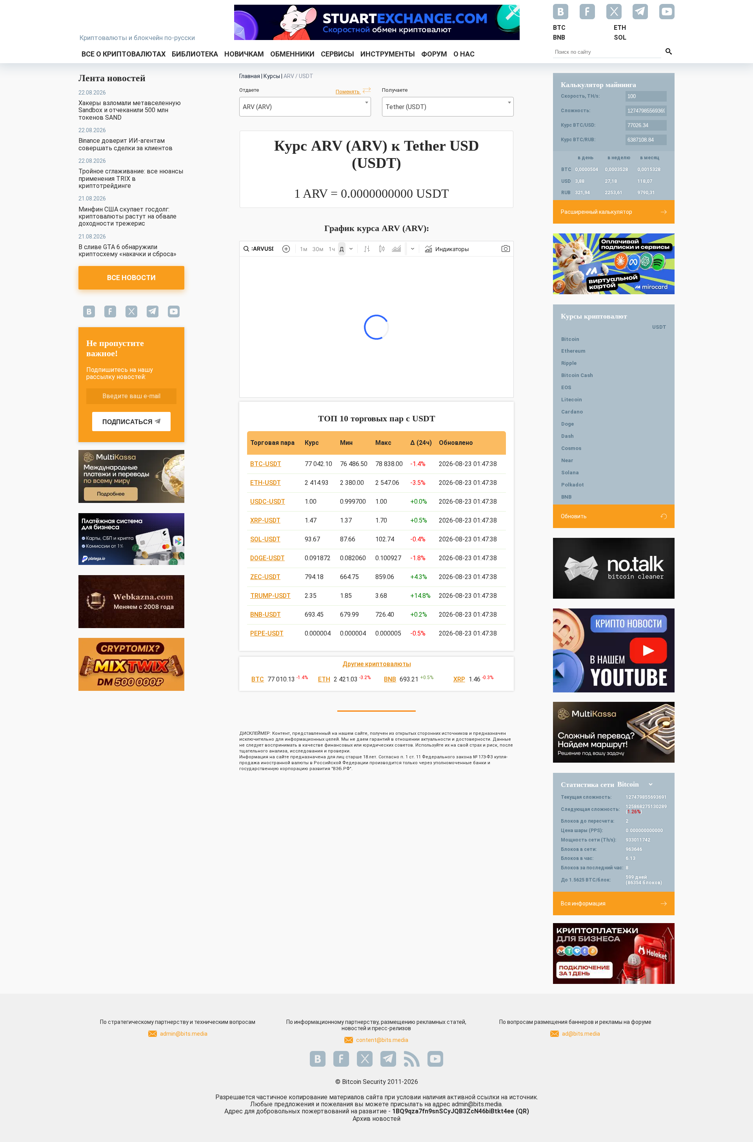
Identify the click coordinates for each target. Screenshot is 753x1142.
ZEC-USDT (265, 577)
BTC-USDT (265, 464)
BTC (257, 679)
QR (522, 1111)
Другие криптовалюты (376, 664)
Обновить (574, 516)
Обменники (292, 54)
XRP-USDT (265, 520)
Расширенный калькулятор (596, 212)
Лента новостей (112, 78)
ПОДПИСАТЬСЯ (127, 422)
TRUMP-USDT (270, 595)
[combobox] (305, 107)
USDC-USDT (267, 501)
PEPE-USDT (267, 633)
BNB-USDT (265, 614)
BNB (390, 679)
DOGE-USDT (267, 558)
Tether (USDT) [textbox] (406, 107)
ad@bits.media (581, 1034)
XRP (459, 679)
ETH (324, 679)
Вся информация (583, 903)
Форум (434, 54)
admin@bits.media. (477, 1104)
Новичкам (244, 54)
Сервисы (337, 54)
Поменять (348, 92)
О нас (464, 54)
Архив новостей (376, 1118)
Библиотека (195, 54)
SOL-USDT (265, 539)
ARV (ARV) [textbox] (257, 107)
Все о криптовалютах (124, 54)
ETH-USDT (265, 482)
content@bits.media (382, 1040)
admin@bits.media (183, 1034)
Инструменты (387, 54)
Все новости (131, 277)
